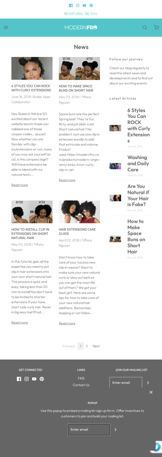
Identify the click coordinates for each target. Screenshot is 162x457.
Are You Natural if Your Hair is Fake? (138, 195)
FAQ (81, 378)
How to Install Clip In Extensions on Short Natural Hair (30, 233)
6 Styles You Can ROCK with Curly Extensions (31, 88)
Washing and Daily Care (138, 163)
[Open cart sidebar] (156, 27)
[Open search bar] (144, 27)
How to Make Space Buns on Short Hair (76, 88)
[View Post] (32, 68)
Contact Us (81, 385)
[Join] (148, 383)
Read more (19, 185)
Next (96, 346)
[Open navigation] (6, 27)
